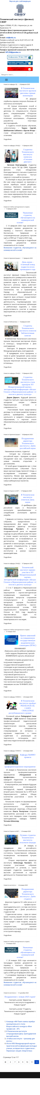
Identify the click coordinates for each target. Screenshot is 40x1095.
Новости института (10, 885)
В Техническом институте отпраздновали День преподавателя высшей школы (21, 1033)
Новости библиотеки (10, 322)
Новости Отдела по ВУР (11, 491)
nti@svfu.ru (11, 37)
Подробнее (7, 139)
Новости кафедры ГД (10, 84)
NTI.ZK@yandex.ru (13, 52)
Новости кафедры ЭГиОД (12, 145)
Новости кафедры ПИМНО (12, 697)
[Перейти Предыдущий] (10, 1062)
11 (32, 1062)
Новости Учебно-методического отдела (16, 207)
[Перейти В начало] (5, 1062)
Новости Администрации (12, 258)
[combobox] (13, 75)
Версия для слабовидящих (20, 1)
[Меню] (6, 80)
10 (27, 1062)
